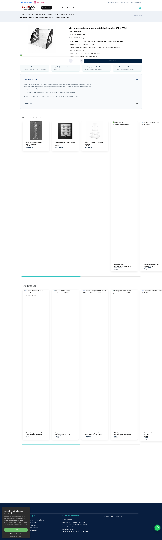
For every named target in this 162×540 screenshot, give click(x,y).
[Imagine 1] (46, 55)
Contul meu (125, 2)
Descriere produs (30, 79)
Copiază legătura (138, 15)
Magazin (47, 8)
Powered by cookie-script (16, 536)
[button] (139, 196)
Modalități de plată (113, 2)
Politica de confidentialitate (34, 520)
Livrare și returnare (31, 528)
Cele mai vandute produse (77, 26)
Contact (75, 8)
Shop (26, 14)
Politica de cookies (30, 523)
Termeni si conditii (30, 530)
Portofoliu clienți (136, 2)
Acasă (22, 14)
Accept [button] (16, 530)
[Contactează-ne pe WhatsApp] (157, 528)
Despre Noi (66, 8)
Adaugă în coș (112, 61)
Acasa (57, 8)
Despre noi (28, 104)
